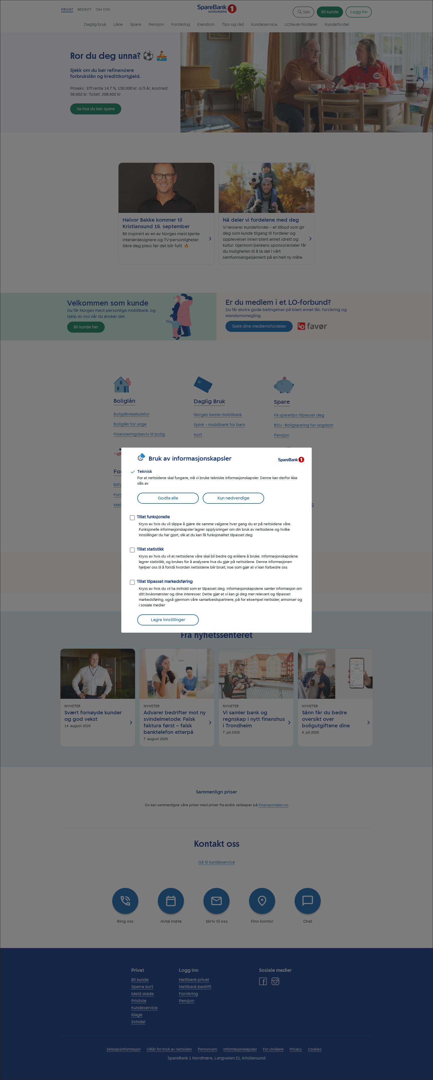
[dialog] (216, 540)
